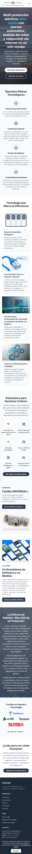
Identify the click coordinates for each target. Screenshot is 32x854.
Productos (5, 797)
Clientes (4, 803)
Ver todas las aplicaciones (16, 474)
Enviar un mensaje (13, 835)
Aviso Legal (6, 817)
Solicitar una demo (16, 76)
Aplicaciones (6, 800)
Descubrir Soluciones (16, 70)
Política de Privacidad (9, 820)
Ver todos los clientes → (16, 732)
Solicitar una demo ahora (16, 770)
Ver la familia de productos (13, 507)
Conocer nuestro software (13, 600)
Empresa (5, 808)
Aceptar (16, 851)
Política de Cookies (8, 822)
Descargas (5, 806)
